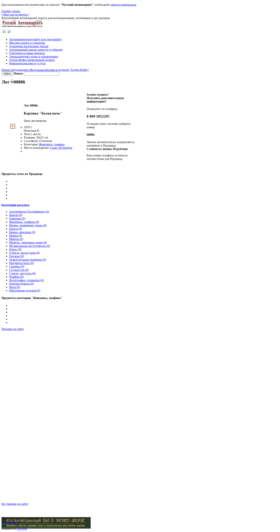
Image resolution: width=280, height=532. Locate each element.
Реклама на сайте (13, 329)
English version (11, 11)
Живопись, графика (52, 144)
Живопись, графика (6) (24, 222)
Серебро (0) (16, 266)
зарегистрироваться (123, 4)
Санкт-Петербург (61, 147)
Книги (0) (15, 228)
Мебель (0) (16, 239)
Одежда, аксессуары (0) (24, 252)
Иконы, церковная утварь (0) (27, 225)
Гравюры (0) (17, 218)
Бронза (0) (15, 215)
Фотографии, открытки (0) (26, 280)
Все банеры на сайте (15, 504)
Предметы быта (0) (21, 263)
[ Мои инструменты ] (15, 14)
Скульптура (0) (19, 270)
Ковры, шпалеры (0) (22, 232)
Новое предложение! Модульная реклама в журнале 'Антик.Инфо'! (45, 69)
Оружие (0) (16, 256)
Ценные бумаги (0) (21, 283)
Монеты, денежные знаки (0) (28, 242)
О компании (11, 522)
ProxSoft (22, 528)
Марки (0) (15, 235)
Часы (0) (14, 287)
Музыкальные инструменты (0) (29, 246)
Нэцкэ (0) (15, 249)
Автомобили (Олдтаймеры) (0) (29, 211)
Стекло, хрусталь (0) (22, 273)
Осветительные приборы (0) (27, 259)
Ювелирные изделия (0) (24, 290)
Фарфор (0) (16, 276)
